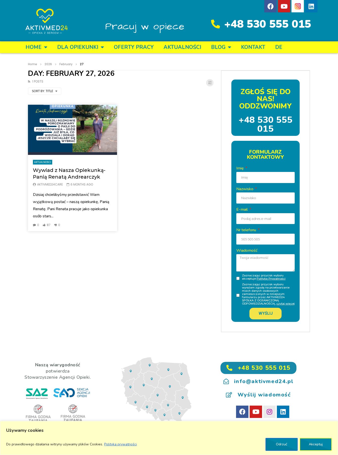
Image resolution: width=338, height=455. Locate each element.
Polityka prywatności (120, 444)
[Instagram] (269, 412)
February (65, 64)
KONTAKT (253, 47)
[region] (169, 438)
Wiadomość (246, 250)
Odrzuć (281, 444)
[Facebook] (270, 6)
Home (33, 47)
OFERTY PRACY (134, 47)
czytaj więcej (285, 303)
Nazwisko (245, 189)
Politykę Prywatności (271, 278)
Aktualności (182, 47)
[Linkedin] (311, 6)
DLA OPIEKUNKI (77, 47)
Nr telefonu (246, 230)
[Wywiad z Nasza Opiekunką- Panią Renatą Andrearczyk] (72, 130)
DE (278, 47)
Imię (240, 168)
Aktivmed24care (50, 184)
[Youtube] (284, 6)
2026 (48, 64)
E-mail (242, 209)
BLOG (218, 47)
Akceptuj (316, 444)
